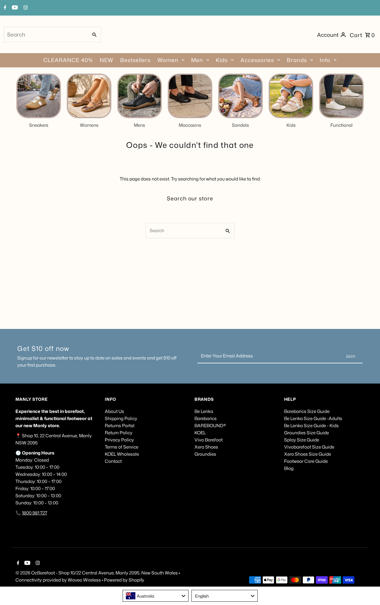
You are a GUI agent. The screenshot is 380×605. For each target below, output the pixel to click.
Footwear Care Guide (306, 461)
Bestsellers (135, 60)
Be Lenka (203, 411)
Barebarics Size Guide (307, 411)
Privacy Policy (119, 440)
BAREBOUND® (210, 425)
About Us (114, 411)
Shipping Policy (121, 418)
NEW (106, 60)
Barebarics (205, 418)
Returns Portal (119, 425)
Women (167, 60)
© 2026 (23, 573)
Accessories (257, 60)
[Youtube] (14, 8)
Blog (289, 468)
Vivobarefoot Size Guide (309, 447)
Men (197, 60)
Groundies (205, 454)
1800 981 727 (34, 513)
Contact (113, 461)
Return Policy (118, 433)
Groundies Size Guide (306, 433)
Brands (297, 60)
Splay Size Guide (301, 440)
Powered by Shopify (124, 580)
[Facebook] (4, 8)
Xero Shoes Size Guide (307, 454)
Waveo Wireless (85, 580)
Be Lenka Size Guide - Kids (311, 425)
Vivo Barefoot (208, 440)
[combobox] (45, 34)
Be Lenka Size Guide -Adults (313, 418)
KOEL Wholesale (122, 454)
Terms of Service (121, 447)
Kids (222, 60)
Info (325, 60)
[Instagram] (25, 8)
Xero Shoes (206, 447)
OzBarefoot (43, 573)
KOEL (200, 433)
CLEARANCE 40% (68, 60)
